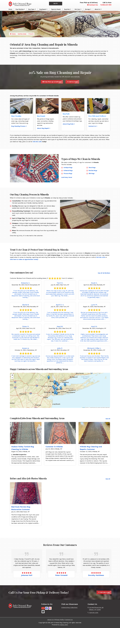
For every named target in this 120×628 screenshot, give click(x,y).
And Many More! (66, 177)
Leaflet (83, 407)
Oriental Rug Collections (69, 607)
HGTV (55, 3)
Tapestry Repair (56, 9)
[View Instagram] (50, 608)
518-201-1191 (106, 5)
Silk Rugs (92, 173)
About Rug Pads (68, 124)
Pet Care (77, 9)
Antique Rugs (68, 167)
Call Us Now (73, 81)
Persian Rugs (93, 170)
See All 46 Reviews (104, 273)
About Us (97, 9)
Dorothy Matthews (95, 575)
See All (108, 418)
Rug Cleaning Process (18, 126)
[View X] (43, 611)
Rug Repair (42, 9)
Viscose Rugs (68, 173)
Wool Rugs (92, 167)
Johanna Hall (25, 575)
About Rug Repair (43, 128)
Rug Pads (67, 9)
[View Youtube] (43, 608)
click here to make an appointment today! (24, 259)
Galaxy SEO (64, 625)
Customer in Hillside (54, 447)
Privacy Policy (59, 619)
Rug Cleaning (19, 9)
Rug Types (31, 9)
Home (10, 9)
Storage (87, 9)
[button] (49, 377)
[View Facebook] (46, 608)
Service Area (22, 34)
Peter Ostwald (60, 575)
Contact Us (93, 5)
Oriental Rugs (68, 170)
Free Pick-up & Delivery (53, 81)
